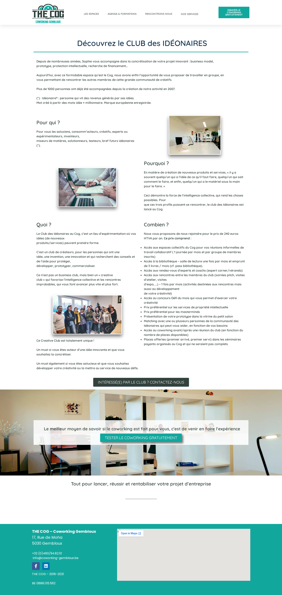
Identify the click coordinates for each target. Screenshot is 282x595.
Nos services (189, 14)
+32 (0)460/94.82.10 (47, 553)
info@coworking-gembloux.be (55, 558)
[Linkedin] (46, 566)
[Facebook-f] (36, 566)
